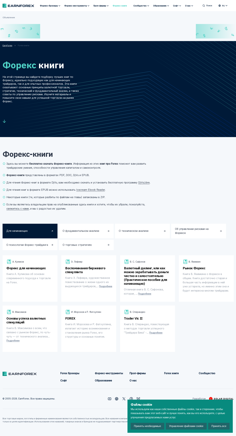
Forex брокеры (69, 373)
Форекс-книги (120, 6)
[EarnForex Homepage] (18, 6)
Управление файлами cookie (186, 426)
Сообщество (140, 6)
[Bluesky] (138, 398)
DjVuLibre (144, 182)
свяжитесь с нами (17, 208)
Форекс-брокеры (49, 6)
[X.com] (124, 399)
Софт (176, 6)
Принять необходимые (147, 426)
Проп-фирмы (99, 6)
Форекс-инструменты (75, 6)
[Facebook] (131, 398)
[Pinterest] (116, 398)
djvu (21, 294)
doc (80, 294)
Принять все (218, 426)
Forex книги (171, 373)
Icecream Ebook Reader (90, 189)
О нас (188, 6)
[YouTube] (109, 399)
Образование (159, 6)
